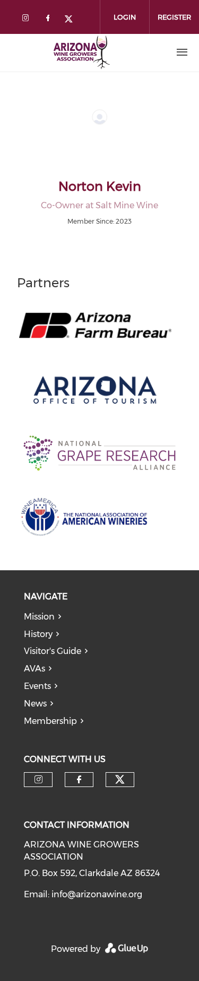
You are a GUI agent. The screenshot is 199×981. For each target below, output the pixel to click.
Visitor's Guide (52, 651)
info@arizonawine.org (96, 894)
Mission (39, 617)
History (38, 634)
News (35, 704)
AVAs (34, 669)
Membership (50, 721)
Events (37, 686)
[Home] (81, 52)
